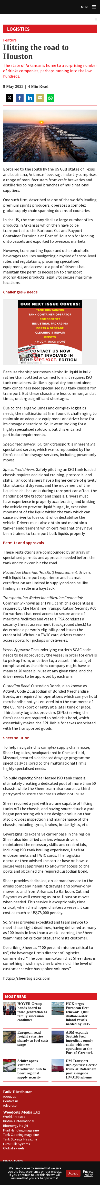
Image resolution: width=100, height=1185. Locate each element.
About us (9, 1096)
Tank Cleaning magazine (21, 1135)
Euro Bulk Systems (16, 1144)
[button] (85, 7)
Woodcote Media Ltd (21, 1112)
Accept (73, 1173)
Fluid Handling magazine (21, 1130)
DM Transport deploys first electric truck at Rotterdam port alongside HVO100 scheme (81, 1069)
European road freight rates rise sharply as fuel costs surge (32, 1038)
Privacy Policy (13, 1161)
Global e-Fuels (13, 1148)
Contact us (10, 1101)
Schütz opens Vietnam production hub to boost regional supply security (31, 1069)
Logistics (18, 29)
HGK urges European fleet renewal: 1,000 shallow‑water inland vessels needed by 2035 (78, 1014)
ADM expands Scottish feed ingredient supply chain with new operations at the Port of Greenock (79, 1042)
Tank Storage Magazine (20, 1139)
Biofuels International (18, 1121)
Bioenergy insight (15, 1126)
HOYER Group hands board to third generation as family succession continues (32, 1012)
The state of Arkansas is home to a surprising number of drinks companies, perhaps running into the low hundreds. (50, 71)
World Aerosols (14, 1117)
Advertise (10, 1105)
